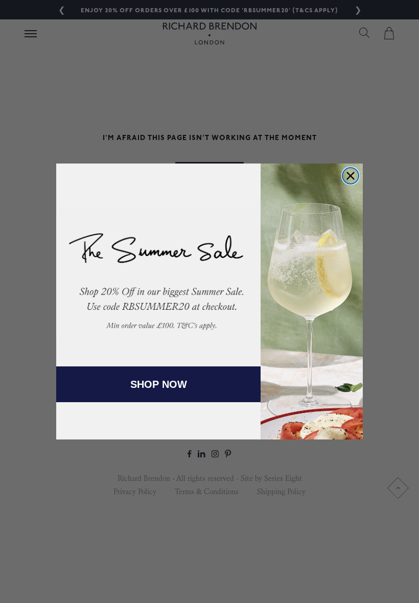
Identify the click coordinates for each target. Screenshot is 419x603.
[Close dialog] (350, 176)
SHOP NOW (158, 384)
